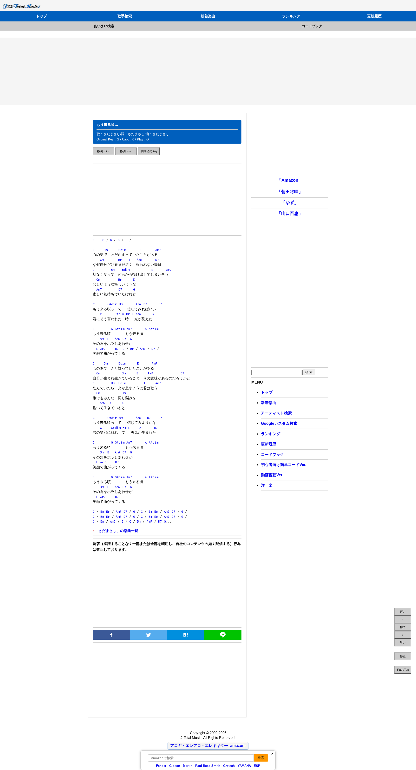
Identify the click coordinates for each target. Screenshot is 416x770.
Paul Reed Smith (207, 766)
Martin (187, 766)
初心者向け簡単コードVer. (283, 465)
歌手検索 (124, 16)
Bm (106, 250)
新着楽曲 (208, 16)
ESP (257, 766)
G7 (160, 304)
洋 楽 (267, 485)
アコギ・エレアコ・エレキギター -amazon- (208, 745)
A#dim (153, 329)
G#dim (119, 329)
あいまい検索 (104, 26)
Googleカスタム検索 (279, 423)
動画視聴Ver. (272, 475)
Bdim (122, 250)
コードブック (312, 26)
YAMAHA (244, 766)
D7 (157, 260)
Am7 (158, 250)
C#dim (112, 304)
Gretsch (229, 766)
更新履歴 (374, 16)
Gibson (174, 766)
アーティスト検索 (276, 413)
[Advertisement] (208, 71)
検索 (261, 758)
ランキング (291, 16)
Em (108, 511)
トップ (41, 16)
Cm (102, 260)
